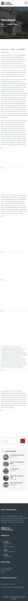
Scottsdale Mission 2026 (17, 455)
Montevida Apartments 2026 (17, 476)
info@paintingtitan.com (9, 551)
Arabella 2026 (14, 469)
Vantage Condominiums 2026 (17, 462)
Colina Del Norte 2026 (16, 483)
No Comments (21, 49)
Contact (3, 572)
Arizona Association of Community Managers (12, 587)
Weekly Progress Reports (7, 568)
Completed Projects (5, 570)
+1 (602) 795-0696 (8, 556)
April (12, 49)
